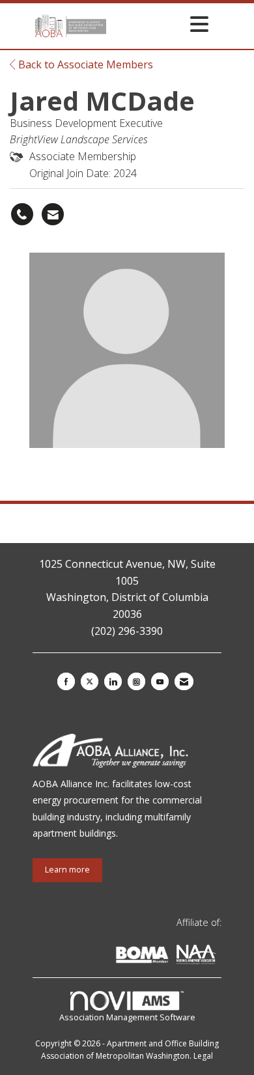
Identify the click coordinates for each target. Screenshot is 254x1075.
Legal (203, 1055)
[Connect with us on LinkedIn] (113, 681)
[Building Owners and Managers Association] (218, 957)
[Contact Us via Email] (184, 681)
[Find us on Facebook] (66, 681)
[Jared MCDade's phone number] (22, 214)
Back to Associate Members (84, 64)
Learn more (67, 869)
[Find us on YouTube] (160, 681)
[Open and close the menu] (161, 24)
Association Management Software (127, 1017)
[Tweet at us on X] (89, 681)
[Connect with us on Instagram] (136, 681)
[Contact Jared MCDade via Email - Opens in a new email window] (52, 214)
